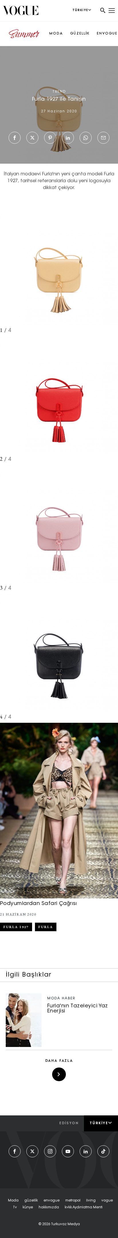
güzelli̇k (31, 1200)
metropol (72, 1200)
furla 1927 (16, 927)
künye (28, 1207)
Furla (45, 927)
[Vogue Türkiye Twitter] (32, 1151)
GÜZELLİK (80, 33)
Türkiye (99, 1123)
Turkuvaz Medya (65, 1224)
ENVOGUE (107, 33)
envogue (52, 1200)
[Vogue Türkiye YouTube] (68, 1151)
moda (13, 1200)
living (91, 1200)
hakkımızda (49, 1207)
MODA (56, 33)
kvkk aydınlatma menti (84, 1207)
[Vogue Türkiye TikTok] (103, 1151)
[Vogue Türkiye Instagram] (50, 1151)
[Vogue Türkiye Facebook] (15, 1151)
